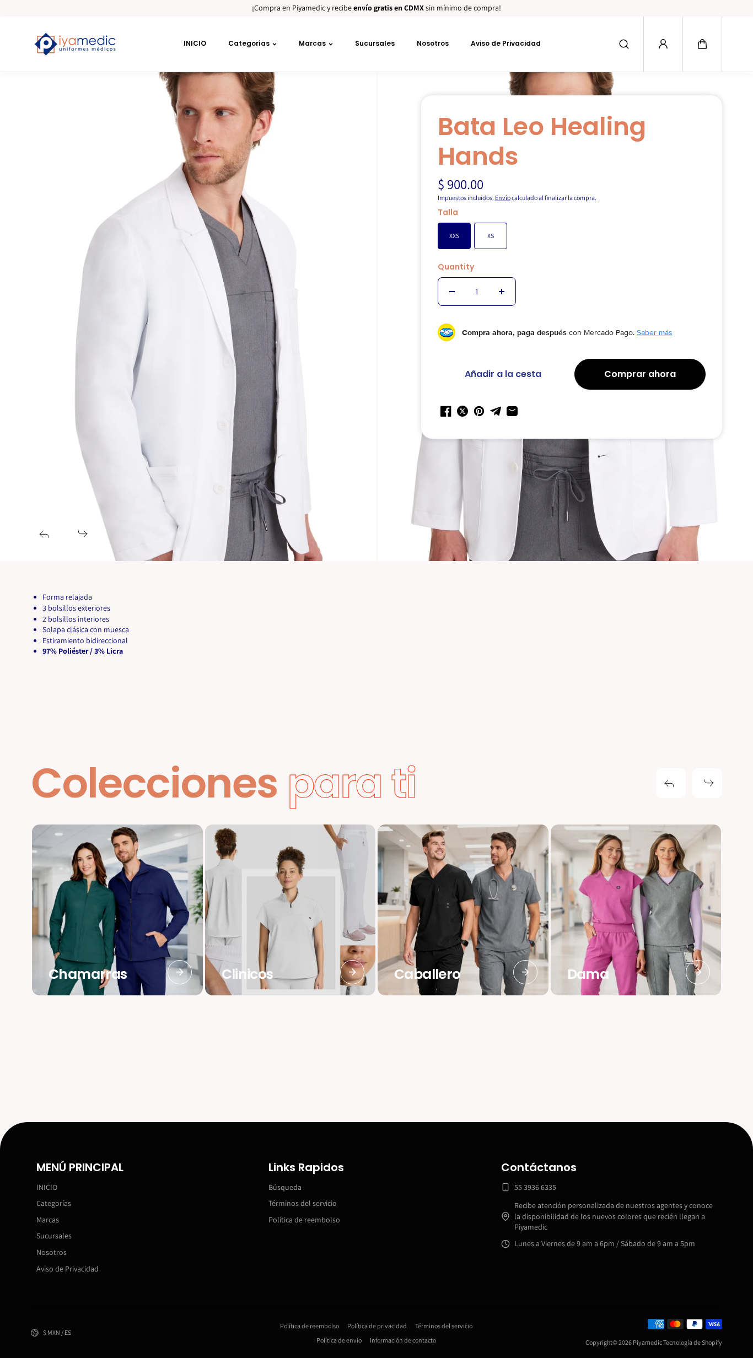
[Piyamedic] (75, 44)
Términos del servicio (302, 1203)
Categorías (249, 43)
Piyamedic (647, 1342)
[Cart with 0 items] (702, 44)
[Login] (663, 44)
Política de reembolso (304, 1220)
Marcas (312, 43)
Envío (502, 197)
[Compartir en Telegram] (495, 411)
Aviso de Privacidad (506, 43)
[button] (702, 44)
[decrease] (452, 291)
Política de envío (339, 1340)
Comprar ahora (640, 374)
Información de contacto (403, 1340)
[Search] (624, 44)
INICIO (195, 43)
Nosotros (433, 43)
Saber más (655, 332)
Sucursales (375, 43)
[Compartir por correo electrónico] (512, 411)
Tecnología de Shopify (692, 1342)
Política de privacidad (377, 1326)
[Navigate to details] (180, 972)
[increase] (501, 291)
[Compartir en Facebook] (446, 411)
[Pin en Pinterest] (479, 411)
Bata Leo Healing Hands (542, 143)
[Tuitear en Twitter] (462, 411)
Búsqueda (285, 1187)
